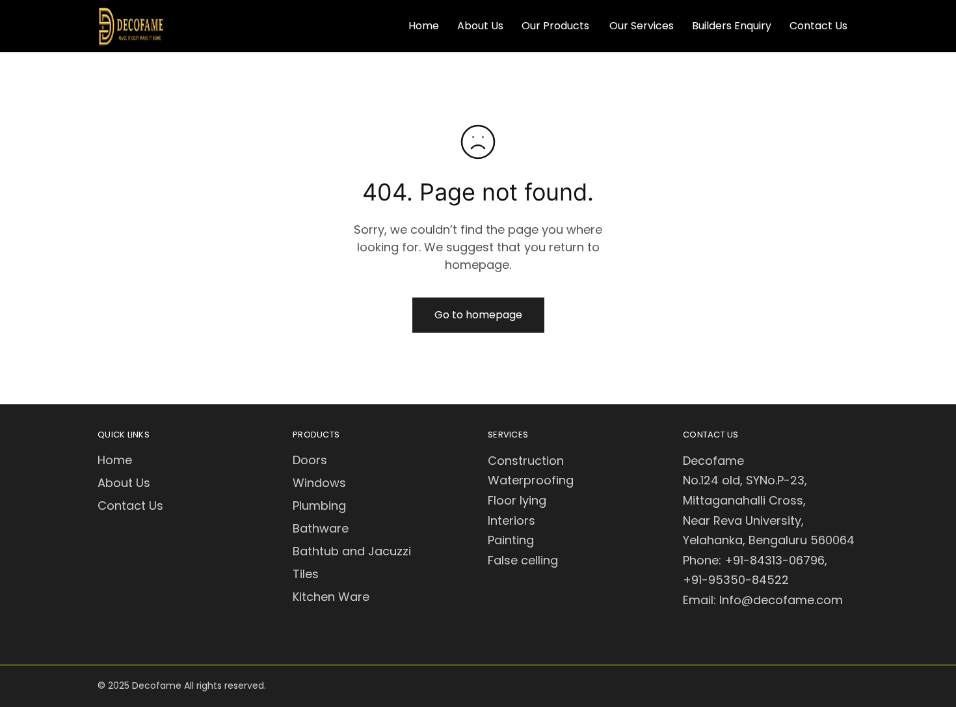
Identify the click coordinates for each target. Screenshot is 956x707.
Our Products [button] (555, 26)
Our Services (641, 26)
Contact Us (818, 26)
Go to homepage (478, 314)
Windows (319, 483)
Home (423, 26)
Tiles (306, 574)
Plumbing (319, 505)
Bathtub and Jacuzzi (352, 551)
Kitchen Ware (331, 597)
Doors (310, 460)
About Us (480, 26)
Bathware (321, 528)
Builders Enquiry (731, 26)
